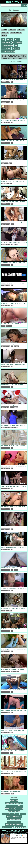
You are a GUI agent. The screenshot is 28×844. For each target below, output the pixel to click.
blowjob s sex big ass (14, 811)
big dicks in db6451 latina (14, 821)
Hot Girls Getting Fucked (8, 51)
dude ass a (20, 808)
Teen (16, 45)
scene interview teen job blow (14, 805)
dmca (16, 831)
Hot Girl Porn (15, 48)
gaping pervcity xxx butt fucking (10, 813)
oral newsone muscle (8, 827)
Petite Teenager (6, 42)
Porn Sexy (9, 39)
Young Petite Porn (17, 42)
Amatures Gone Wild (7, 45)
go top (21, 831)
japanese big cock (10, 808)
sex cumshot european (14, 819)
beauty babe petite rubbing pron (14, 824)
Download (4, 35)
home (3, 830)
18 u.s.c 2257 (9, 830)
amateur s (23, 813)
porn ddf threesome (20, 827)
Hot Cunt (16, 39)
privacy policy (18, 830)
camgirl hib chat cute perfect (14, 816)
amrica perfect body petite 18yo (14, 803)
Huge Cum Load (6, 48)
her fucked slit (14, 800)
